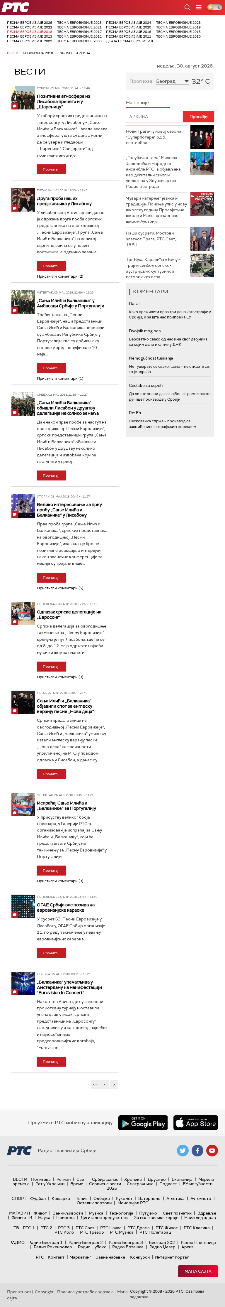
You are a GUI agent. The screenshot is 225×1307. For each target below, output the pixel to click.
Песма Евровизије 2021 (79, 27)
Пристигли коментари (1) (60, 378)
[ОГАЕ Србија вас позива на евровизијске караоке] (23, 906)
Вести (12, 53)
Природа (65, 1217)
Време (76, 1183)
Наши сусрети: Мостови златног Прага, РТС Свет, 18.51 (151, 238)
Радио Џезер (162, 1246)
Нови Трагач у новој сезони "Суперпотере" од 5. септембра (153, 137)
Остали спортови (94, 1202)
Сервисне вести (105, 1183)
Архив (187, 1246)
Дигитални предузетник (104, 1217)
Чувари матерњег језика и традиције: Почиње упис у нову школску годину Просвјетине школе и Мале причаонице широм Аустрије (156, 209)
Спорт (19, 1198)
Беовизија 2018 (38, 53)
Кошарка (61, 1198)
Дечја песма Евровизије (130, 41)
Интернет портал (172, 1257)
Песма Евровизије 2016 (128, 32)
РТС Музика (122, 1232)
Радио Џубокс (92, 1246)
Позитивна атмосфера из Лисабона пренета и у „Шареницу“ (63, 101)
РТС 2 (46, 1227)
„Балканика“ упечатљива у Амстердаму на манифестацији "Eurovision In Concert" (69, 987)
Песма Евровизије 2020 (128, 27)
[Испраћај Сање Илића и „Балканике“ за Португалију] (23, 804)
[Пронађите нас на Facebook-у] (197, 1150)
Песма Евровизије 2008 (79, 41)
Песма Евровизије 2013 (29, 36)
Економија (182, 1179)
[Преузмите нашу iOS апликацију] (195, 1122)
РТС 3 (64, 1227)
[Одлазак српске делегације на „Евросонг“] (23, 613)
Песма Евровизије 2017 (79, 32)
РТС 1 (29, 1227)
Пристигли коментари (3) (60, 676)
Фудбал (38, 1198)
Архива (83, 53)
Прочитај (51, 169)
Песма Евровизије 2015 (178, 32)
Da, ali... (136, 303)
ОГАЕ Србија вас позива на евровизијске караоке (66, 907)
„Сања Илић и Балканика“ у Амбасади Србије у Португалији (70, 303)
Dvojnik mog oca (145, 330)
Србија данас (105, 1179)
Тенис (82, 1198)
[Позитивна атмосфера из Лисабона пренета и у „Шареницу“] (23, 97)
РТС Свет (85, 1227)
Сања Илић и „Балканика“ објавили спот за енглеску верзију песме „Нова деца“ (65, 706)
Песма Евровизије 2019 (178, 27)
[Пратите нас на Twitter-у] (183, 1150)
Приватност (19, 1291)
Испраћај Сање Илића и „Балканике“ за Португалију (66, 805)
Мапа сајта (198, 1271)
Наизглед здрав (200, 1217)
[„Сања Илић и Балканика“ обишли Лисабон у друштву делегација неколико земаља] (23, 404)
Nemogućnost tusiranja (151, 358)
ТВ (16, 1227)
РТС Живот (167, 1227)
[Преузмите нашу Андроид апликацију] (143, 1122)
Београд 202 (162, 1242)
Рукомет (124, 1198)
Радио (17, 1242)
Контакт (56, 1257)
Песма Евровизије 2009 (29, 41)
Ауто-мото (200, 1198)
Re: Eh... (136, 412)
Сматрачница (140, 1183)
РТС (40, 1257)
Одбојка (101, 1198)
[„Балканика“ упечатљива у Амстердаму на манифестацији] (23, 983)
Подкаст (168, 1183)
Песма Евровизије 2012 (79, 36)
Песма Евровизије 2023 (178, 23)
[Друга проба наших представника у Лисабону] (23, 200)
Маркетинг (80, 1257)
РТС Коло (64, 1232)
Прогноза (140, 81)
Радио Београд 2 (86, 1242)
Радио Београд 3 (126, 1242)
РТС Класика (197, 1227)
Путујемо (148, 1213)
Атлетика (175, 1198)
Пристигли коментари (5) (60, 588)
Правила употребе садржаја (85, 1291)
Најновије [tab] (137, 102)
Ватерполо (149, 1198)
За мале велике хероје (156, 1217)
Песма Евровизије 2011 (128, 36)
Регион (64, 1179)
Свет (81, 1179)
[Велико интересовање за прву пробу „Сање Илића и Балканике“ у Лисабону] (23, 506)
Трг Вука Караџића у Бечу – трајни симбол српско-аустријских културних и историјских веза (153, 268)
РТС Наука (111, 1227)
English (64, 53)
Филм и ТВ (21, 1217)
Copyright (44, 1291)
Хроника (133, 1179)
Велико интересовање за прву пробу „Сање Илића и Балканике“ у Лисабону (69, 510)
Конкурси (140, 1257)
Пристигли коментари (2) (60, 276)
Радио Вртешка (128, 1246)
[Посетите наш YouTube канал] (212, 1150)
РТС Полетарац (155, 1232)
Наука (44, 1217)
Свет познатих (177, 1213)
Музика (96, 1213)
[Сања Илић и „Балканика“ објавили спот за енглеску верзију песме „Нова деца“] (23, 702)
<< (95, 1084)
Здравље (206, 1213)
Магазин (19, 1213)
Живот (40, 1213)
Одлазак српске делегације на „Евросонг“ (69, 614)
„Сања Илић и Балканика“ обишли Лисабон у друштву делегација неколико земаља (68, 408)
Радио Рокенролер (53, 1246)
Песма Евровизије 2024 (128, 23)
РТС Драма (138, 1227)
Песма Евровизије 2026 (29, 23)
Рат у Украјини (49, 1183)
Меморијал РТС (132, 1202)
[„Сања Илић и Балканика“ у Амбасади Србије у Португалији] (23, 302)
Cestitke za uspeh (146, 385)
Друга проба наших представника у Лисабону (64, 201)
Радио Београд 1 (45, 1242)
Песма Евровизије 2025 (79, 23)
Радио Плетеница (198, 1242)
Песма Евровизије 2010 (178, 36)
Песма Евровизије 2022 (29, 27)
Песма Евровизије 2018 (29, 32)
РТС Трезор (92, 1232)
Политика (41, 1179)
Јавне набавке (110, 1257)
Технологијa (121, 1213)
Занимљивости (68, 1213)
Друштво (157, 1179)
